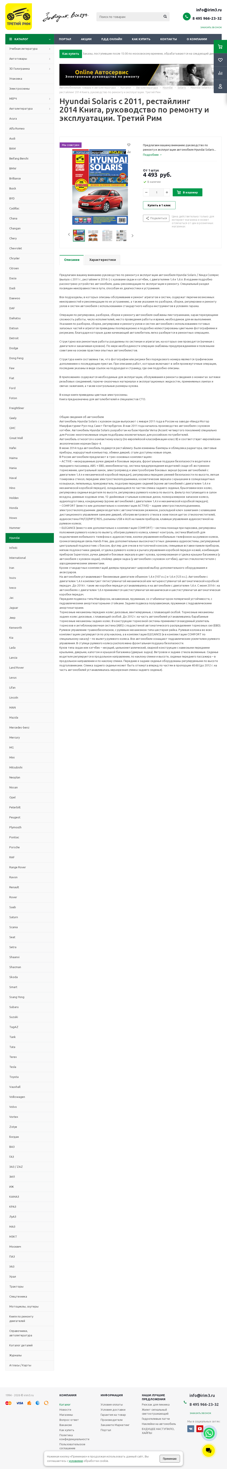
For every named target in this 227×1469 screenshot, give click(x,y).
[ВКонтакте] (190, 1428)
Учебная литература (23, 48)
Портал (65, 39)
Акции (86, 39)
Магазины (66, 1414)
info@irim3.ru (209, 10)
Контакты (168, 39)
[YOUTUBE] (199, 1428)
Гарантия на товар (113, 1414)
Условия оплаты (112, 1404)
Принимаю (170, 1458)
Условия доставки (113, 1409)
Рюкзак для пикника (156, 1404)
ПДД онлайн (111, 39)
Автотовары (18, 58)
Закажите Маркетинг (115, 1424)
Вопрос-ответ (69, 1419)
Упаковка (15, 78)
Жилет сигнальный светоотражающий (155, 1411)
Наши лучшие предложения (153, 1397)
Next (132, 235)
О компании (197, 39)
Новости (65, 1409)
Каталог (21, 39)
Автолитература (21, 108)
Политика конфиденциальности (74, 1437)
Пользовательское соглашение (72, 1446)
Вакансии (65, 1424)
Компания (67, 1395)
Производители (112, 1419)
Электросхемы (19, 88)
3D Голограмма (19, 68)
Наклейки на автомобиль (159, 1423)
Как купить (141, 39)
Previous (68, 235)
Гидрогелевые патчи (156, 1418)
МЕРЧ (13, 98)
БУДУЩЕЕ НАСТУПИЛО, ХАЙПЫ (158, 1430)
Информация (112, 1395)
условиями (76, 1460)
